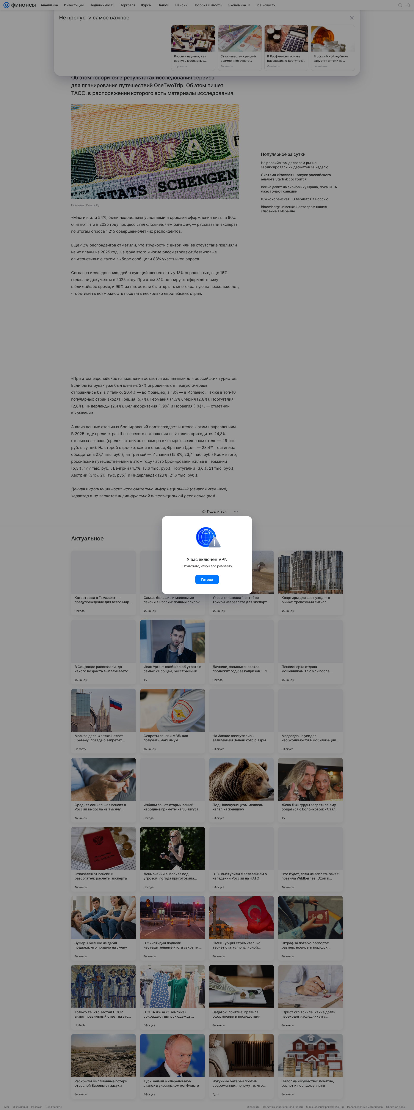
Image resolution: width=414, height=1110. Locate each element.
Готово (207, 579)
